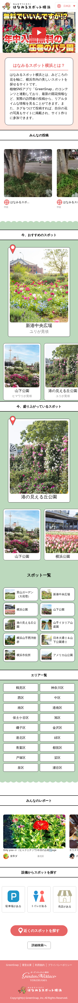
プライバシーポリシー (60, 965)
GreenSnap (12, 965)
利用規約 (40, 965)
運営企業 (27, 965)
